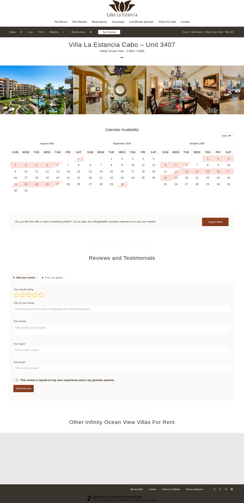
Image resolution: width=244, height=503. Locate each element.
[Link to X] (214, 489)
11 (114, 110)
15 (126, 110)
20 (141, 110)
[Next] (235, 90)
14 (123, 110)
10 (111, 110)
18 (135, 110)
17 (132, 110)
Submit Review (23, 388)
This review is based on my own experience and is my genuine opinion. (67, 380)
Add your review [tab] (25, 277)
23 (151, 110)
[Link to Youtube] (231, 489)
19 (138, 110)
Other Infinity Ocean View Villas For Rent (122, 422)
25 (157, 110)
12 (117, 110)
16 (129, 110)
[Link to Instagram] (226, 489)
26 (160, 110)
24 (154, 110)
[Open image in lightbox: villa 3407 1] (69, 110)
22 (148, 110)
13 (120, 110)
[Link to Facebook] (220, 489)
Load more (122, 478)
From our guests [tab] (54, 277)
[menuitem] (61, 22)
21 (145, 110)
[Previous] (8, 90)
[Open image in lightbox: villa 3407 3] (215, 110)
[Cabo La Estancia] (122, 8)
